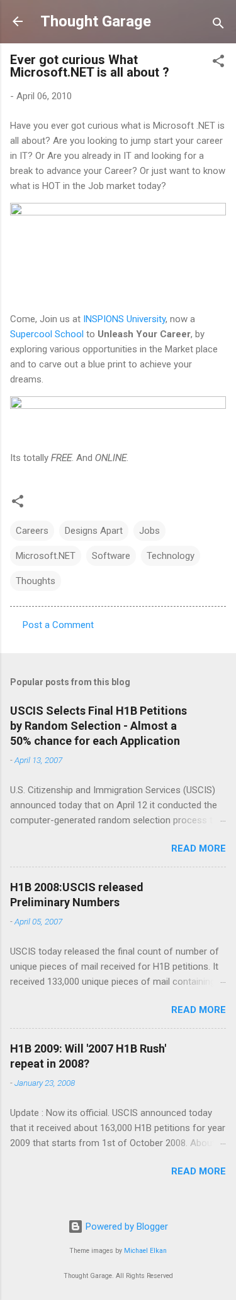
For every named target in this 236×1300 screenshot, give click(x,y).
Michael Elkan (145, 1251)
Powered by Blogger (125, 1226)
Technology (170, 555)
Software (111, 555)
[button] (218, 63)
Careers (32, 530)
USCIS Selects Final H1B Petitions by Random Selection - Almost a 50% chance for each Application (98, 725)
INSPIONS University (124, 319)
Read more (198, 848)
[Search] (218, 25)
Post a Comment (58, 625)
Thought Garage (95, 21)
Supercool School (47, 334)
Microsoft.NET (46, 555)
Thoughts (35, 581)
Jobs (149, 530)
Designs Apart (94, 530)
